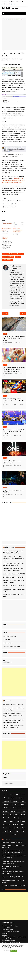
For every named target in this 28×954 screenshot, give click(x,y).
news (9, 817)
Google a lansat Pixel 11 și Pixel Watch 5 (12, 877)
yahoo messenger (8, 259)
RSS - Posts (6, 660)
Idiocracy (5, 811)
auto (23, 794)
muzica (23, 814)
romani (23, 824)
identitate (11, 253)
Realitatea (15, 824)
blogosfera (21, 797)
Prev (6, 313)
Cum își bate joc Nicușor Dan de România (13, 577)
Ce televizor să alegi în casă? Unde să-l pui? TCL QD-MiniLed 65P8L (13, 400)
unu (5, 831)
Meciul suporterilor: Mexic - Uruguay (11, 942)
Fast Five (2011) (6, 927)
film (16, 804)
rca (9, 824)
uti (10, 831)
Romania (5, 827)
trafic (23, 827)
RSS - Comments (7, 662)
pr (3, 824)
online (5, 256)
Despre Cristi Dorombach (17, 1)
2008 (11, 794)
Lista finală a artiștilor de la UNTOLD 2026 (14, 573)
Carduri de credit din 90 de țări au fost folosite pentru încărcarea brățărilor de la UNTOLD (14, 369)
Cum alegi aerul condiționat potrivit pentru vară (13, 885)
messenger (19, 253)
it (18, 811)
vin (23, 831)
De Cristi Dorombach (10, 8)
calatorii (15, 801)
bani (5, 797)
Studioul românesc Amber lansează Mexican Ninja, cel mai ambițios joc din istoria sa (13, 715)
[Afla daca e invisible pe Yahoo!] (7, 225)
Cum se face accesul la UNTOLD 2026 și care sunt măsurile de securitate (13, 431)
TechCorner (8, 701)
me (10, 814)
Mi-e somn (4, 935)
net (4, 817)
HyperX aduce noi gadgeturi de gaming (13, 704)
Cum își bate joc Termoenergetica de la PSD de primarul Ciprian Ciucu (14, 338)
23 (3, 60)
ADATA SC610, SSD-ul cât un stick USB (13, 585)
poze (23, 821)
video (17, 831)
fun (14, 807)
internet (13, 811)
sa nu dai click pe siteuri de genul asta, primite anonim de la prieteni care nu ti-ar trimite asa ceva (13, 180)
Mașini (4, 814)
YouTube (14, 834)
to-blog (17, 827)
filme (22, 804)
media (16, 814)
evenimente (7, 804)
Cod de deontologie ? (7, 929)
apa (17, 794)
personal (23, 817)
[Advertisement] (14, 35)
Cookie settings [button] (5, 950)
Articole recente (9, 547)
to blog (8, 60)
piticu (4, 821)
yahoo (18, 256)
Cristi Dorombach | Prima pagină (11, 646)
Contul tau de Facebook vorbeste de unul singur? (17, 230)
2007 (5, 794)
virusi (11, 256)
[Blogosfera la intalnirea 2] (7, 242)
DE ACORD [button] (13, 950)
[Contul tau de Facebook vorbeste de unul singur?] (18, 225)
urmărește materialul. (7, 947)
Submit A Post (6, 639)
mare (23, 811)
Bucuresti (6, 801)
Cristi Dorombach (7, 59)
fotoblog (6, 807)
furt (5, 253)
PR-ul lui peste (5, 933)
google (22, 807)
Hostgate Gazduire (8, 783)
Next (22, 313)
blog (12, 797)
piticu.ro (11, 821)
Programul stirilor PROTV (8, 940)
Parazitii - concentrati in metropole (10, 931)
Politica (17, 821)
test (11, 827)
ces (23, 801)
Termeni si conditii (6, 1)
